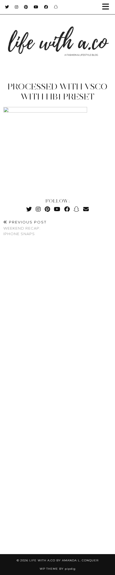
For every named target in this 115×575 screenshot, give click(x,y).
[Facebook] (46, 6)
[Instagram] (16, 6)
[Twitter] (7, 6)
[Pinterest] (26, 6)
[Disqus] (57, 323)
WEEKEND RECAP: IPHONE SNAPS (25, 228)
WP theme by (58, 569)
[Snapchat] (56, 6)
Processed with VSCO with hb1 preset (57, 91)
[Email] (86, 209)
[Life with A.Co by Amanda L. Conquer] (57, 36)
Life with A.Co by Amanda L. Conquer (64, 560)
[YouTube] (36, 6)
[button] (107, 7)
